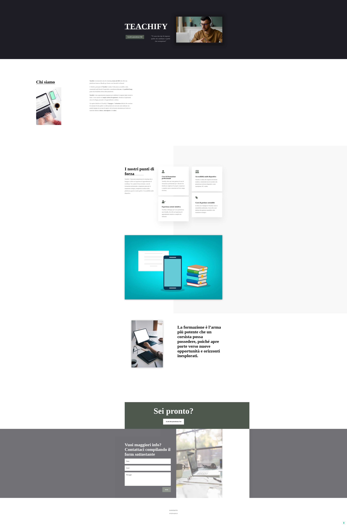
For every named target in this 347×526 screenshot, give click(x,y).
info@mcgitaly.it (173, 513)
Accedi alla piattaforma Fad (173, 421)
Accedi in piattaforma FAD (134, 37)
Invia (166, 489)
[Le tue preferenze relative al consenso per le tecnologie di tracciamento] (344, 523)
